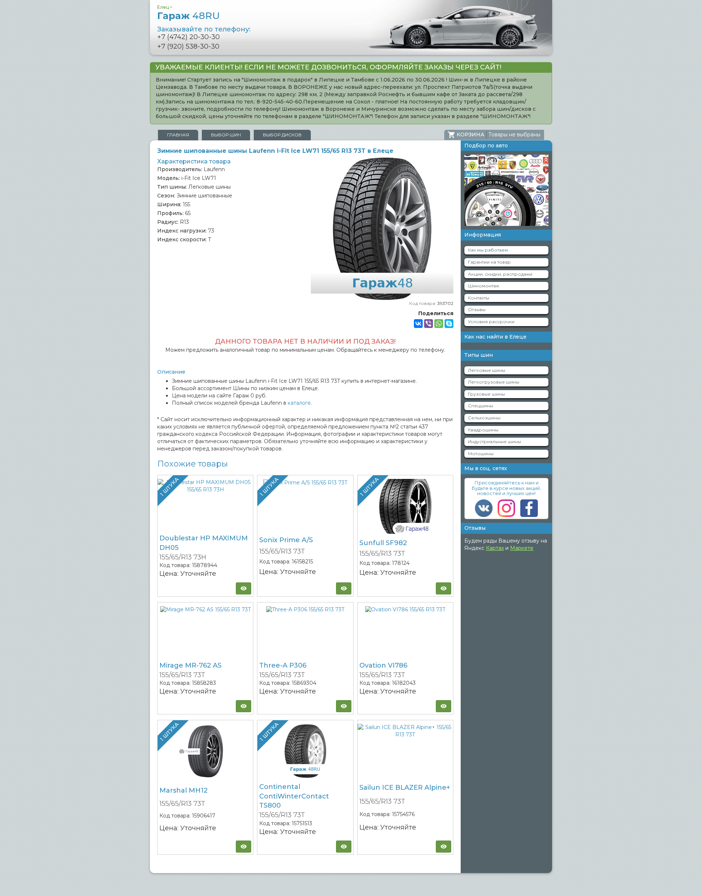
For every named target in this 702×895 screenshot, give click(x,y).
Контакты (478, 298)
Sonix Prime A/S (286, 540)
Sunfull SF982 (383, 543)
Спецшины (480, 405)
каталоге (299, 403)
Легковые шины (486, 370)
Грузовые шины (486, 394)
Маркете (521, 548)
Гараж (188, 15)
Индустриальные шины (494, 441)
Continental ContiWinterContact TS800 (294, 796)
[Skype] (449, 323)
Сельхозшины (484, 417)
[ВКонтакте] (418, 323)
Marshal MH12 (183, 790)
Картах (495, 548)
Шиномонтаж (483, 285)
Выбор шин (226, 134)
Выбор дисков (282, 134)
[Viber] (428, 323)
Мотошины (481, 453)
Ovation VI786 (383, 665)
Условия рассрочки (491, 321)
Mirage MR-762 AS (190, 665)
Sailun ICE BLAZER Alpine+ (404, 787)
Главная (178, 134)
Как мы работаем (488, 250)
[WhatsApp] (438, 323)
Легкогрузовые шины (493, 382)
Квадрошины (483, 430)
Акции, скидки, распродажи (500, 274)
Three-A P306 (282, 665)
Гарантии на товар (489, 262)
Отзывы (477, 309)
